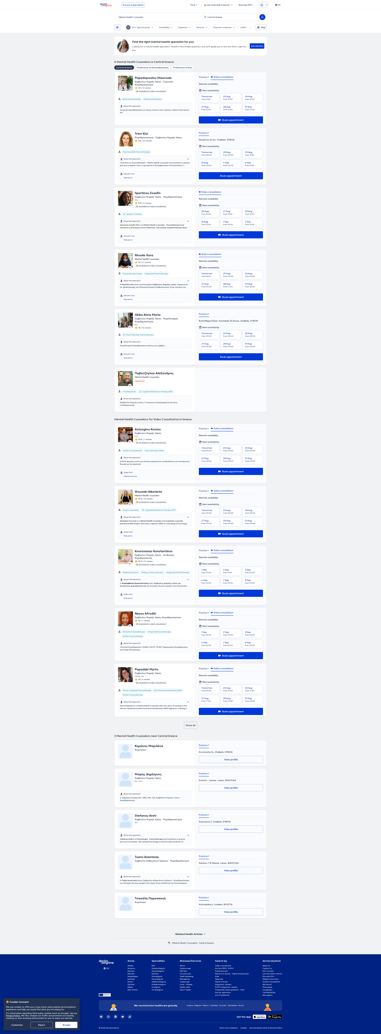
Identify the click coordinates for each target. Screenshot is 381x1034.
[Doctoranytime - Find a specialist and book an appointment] (169, 943)
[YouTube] (122, 1016)
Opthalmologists (159, 982)
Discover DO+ (269, 976)
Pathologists (157, 976)
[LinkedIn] (115, 1016)
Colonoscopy (185, 968)
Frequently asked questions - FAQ (229, 990)
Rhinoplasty (185, 979)
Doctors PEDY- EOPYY (224, 968)
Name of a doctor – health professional (232, 974)
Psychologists (157, 979)
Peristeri (131, 974)
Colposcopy (185, 982)
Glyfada (131, 984)
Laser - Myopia (186, 984)
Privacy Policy (13, 1015)
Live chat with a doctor (272, 974)
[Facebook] (101, 1016)
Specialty (219, 979)
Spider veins (185, 987)
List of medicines (222, 995)
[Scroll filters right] (248, 27)
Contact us (267, 968)
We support (267, 995)
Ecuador (223, 1005)
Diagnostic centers (223, 984)
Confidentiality (269, 992)
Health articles (221, 982)
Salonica (131, 968)
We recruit (267, 984)
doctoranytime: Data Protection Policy (265, 1028)
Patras (130, 982)
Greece (190, 1005)
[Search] (262, 17)
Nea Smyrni (133, 990)
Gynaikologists (158, 971)
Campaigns (268, 990)
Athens (130, 966)
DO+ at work (268, 971)
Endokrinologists (159, 984)
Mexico (206, 1005)
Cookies (243, 1028)
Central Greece (124, 67)
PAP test (183, 971)
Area (217, 976)
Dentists (155, 974)
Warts (182, 966)
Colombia (214, 1005)
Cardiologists (157, 990)
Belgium (197, 1005)
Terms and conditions (228, 1028)
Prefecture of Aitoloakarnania (152, 67)
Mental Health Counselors (185, 943)
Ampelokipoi (133, 976)
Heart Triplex (185, 990)
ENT (153, 966)
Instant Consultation (271, 982)
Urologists (156, 987)
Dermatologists (158, 968)
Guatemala (233, 1005)
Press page (267, 987)
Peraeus (131, 971)
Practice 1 (204, 77)
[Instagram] (108, 1016)
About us (266, 966)
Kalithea (131, 979)
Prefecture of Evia (182, 67)
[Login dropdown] (263, 5)
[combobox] (157, 17)
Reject (41, 1025)
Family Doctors (221, 971)
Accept (66, 1025)
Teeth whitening (186, 976)
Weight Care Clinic (271, 979)
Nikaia (130, 987)
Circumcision (185, 974)
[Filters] (117, 27)
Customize (17, 1025)
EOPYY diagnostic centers (226, 987)
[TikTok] (129, 1016)
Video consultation (223, 966)
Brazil (241, 1005)
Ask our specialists (223, 992)
